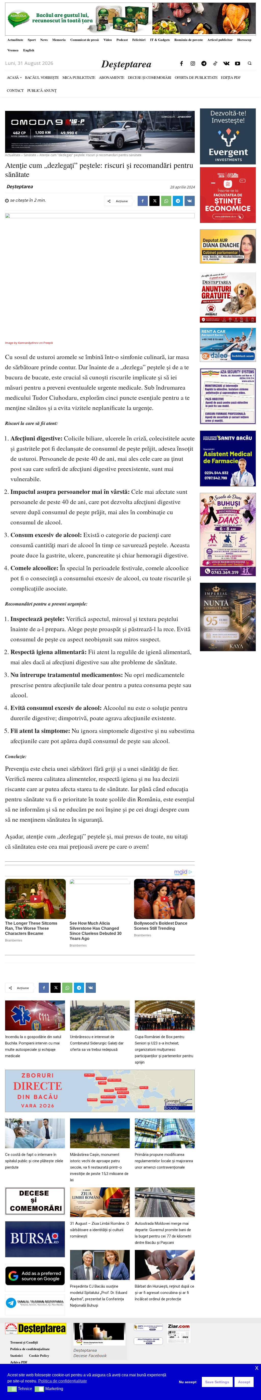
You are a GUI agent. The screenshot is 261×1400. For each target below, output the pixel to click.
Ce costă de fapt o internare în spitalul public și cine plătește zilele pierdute (34, 1161)
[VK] (190, 201)
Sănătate (30, 155)
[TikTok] (215, 64)
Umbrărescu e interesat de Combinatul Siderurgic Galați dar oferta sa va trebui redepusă (97, 1043)
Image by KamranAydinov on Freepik (29, 343)
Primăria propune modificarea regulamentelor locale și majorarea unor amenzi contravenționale (164, 1161)
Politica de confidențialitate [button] (62, 1381)
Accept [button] (244, 1382)
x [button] (256, 1367)
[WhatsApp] (166, 201)
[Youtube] (237, 64)
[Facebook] (181, 64)
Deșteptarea (19, 186)
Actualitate (12, 155)
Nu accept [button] (188, 1382)
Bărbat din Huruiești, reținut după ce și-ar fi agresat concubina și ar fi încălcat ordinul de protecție (164, 1292)
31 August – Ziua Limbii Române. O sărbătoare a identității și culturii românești (99, 1230)
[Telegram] (204, 64)
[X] (154, 201)
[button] (249, 63)
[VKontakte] (226, 64)
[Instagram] (192, 64)
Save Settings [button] (217, 1382)
